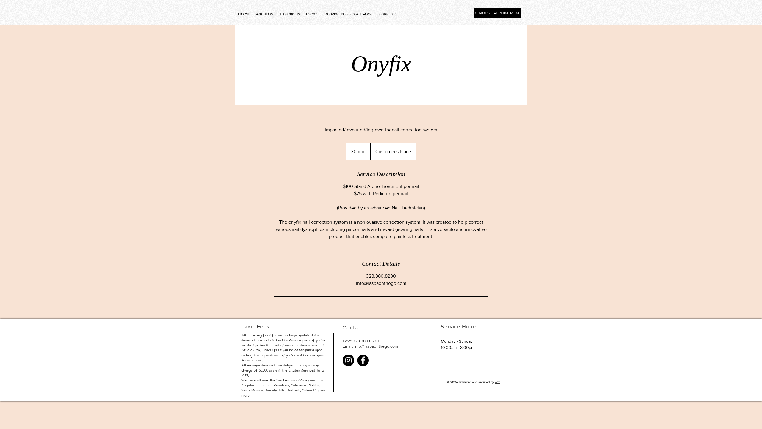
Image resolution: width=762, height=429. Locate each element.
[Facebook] (363, 360)
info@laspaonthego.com (376, 346)
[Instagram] (348, 360)
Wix (497, 382)
